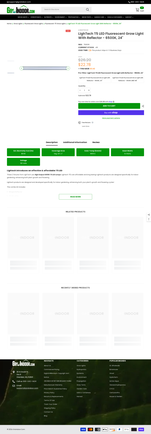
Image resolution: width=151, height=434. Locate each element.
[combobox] (63, 9)
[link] (23, 264)
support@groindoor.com (20, 2)
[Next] (68, 68)
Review (96, 142)
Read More (75, 196)
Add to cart (109, 106)
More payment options (111, 118)
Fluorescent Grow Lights (34, 24)
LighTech (83, 30)
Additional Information (75, 142)
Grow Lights (18, 24)
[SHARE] (142, 106)
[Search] (66, 9)
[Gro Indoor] (23, 9)
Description (52, 142)
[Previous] (22, 68)
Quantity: (82, 86)
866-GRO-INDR (137, 2)
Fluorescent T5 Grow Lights (55, 24)
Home (9, 24)
